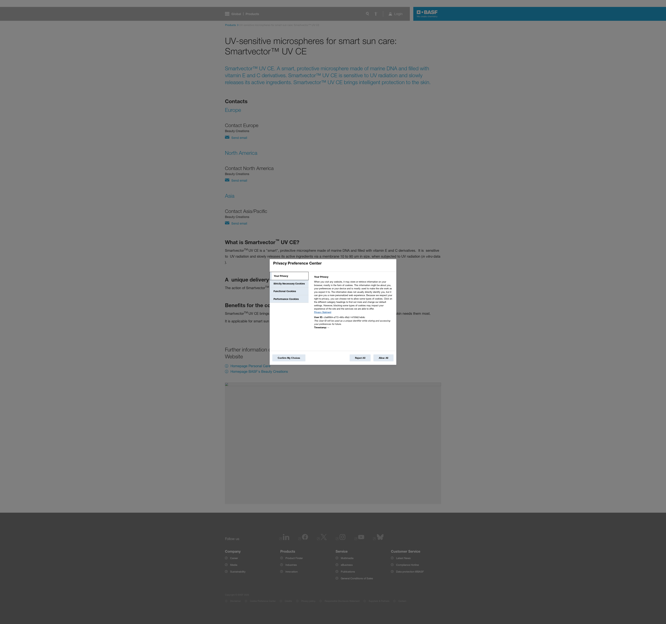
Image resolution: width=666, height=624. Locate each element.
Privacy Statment (322, 312)
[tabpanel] (353, 303)
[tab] (289, 276)
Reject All (360, 357)
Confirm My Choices (289, 357)
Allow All (383, 357)
